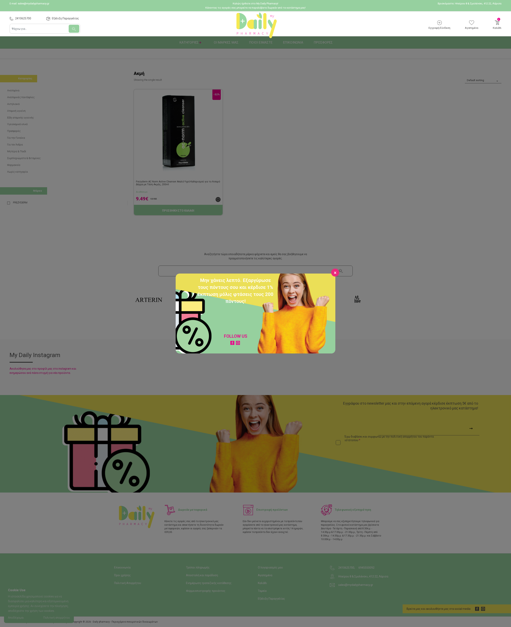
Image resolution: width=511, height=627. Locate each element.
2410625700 (23, 18)
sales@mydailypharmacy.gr (33, 3)
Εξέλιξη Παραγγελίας (65, 18)
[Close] (335, 273)
